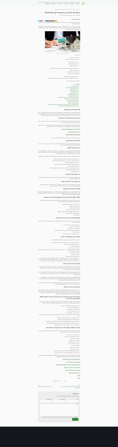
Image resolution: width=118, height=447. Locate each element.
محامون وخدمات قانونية (63, 15)
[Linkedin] (46, 21)
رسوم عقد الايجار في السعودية (75, 22)
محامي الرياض (59, 435)
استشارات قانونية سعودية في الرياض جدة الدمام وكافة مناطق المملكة (68, 364)
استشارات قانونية (72, 2)
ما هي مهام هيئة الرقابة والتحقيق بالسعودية (68, 129)
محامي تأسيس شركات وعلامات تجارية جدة (72, 370)
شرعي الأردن (59, 438)
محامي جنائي (40, 2)
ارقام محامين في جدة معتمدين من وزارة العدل (72, 367)
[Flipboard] (49, 21)
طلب (74, 207)
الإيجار (42, 115)
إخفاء (74, 84)
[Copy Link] (57, 21)
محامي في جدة (59, 2)
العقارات (65, 3)
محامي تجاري (52, 2)
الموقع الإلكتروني (49, 399)
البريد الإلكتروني (62, 399)
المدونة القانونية (65, 2)
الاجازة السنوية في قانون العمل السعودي (70, 359)
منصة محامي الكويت (59, 428)
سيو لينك (59, 445)
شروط (72, 68)
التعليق (76, 403)
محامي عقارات (60, 3)
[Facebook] (40, 21)
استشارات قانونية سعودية (71, 9)
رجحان (59, 442)
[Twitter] (39, 21)
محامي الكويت (59, 431)
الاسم (77, 399)
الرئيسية (78, 2)
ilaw (77, 15)
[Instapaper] (44, 21)
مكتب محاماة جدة (77, 9)
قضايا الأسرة (77, 3)
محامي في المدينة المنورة (59, 429)
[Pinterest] (48, 21)
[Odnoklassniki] (55, 21)
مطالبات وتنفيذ (54, 3)
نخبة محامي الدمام (59, 433)
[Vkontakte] (51, 21)
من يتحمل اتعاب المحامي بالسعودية (74, 131)
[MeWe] (53, 21)
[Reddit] (42, 21)
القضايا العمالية (47, 3)
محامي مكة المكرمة (59, 444)
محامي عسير (59, 440)
